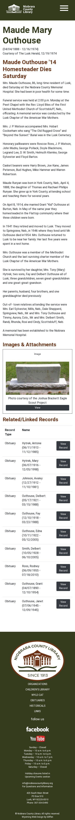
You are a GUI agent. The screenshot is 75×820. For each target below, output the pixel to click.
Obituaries (37, 700)
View (37, 407)
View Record (63, 445)
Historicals (38, 705)
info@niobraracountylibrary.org (37, 783)
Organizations (37, 684)
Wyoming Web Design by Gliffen (37, 817)
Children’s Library (37, 689)
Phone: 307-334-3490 (37, 803)
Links (37, 711)
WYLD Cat (37, 694)
